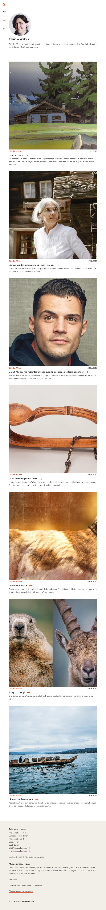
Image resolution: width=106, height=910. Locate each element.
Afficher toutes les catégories (21, 891)
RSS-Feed (13, 880)
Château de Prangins (33, 871)
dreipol (19, 857)
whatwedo (39, 857)
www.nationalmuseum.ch (20, 851)
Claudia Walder (15, 151)
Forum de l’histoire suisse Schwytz (61, 871)
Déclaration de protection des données (25, 886)
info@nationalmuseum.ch (20, 848)
